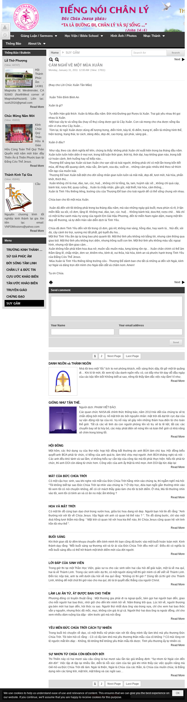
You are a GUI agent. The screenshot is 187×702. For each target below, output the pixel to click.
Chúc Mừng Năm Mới (20, 116)
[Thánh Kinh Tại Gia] (19, 197)
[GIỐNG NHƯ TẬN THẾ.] (63, 420)
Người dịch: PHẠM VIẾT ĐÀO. (97, 407)
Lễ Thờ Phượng (16, 60)
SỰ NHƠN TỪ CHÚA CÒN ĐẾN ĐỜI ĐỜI (76, 654)
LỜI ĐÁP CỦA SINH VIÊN (66, 563)
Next (177, 59)
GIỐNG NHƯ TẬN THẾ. (65, 402)
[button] (39, 36)
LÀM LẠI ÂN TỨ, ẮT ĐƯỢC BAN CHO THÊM (79, 593)
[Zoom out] (57, 59)
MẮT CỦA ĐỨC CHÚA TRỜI (68, 476)
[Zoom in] (51, 59)
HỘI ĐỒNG (56, 445)
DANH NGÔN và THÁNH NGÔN (70, 363)
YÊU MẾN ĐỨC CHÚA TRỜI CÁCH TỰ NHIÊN (80, 627)
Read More (37, 106)
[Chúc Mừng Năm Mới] (19, 133)
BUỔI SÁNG (57, 536)
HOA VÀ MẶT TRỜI (62, 506)
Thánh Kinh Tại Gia (18, 174)
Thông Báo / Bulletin (17, 52)
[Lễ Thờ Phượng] (19, 78)
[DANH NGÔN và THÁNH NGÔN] (63, 381)
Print (51, 282)
